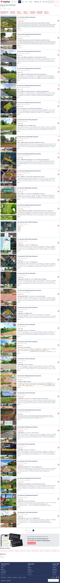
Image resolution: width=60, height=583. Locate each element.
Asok (29, 565)
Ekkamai (29, 569)
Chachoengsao (35, 550)
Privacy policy (3, 577)
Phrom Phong (30, 571)
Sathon (2, 567)
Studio (2, 556)
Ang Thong (11, 550)
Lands (5, 8)
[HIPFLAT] (5, 2)
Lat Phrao (54, 567)
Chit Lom (29, 567)
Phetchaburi (54, 569)
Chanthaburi (54, 550)
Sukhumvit (54, 572)
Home (1, 8)
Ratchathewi (3, 565)
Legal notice (9, 577)
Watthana (3, 569)
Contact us (15, 577)
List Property (56, 1)
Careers (24, 577)
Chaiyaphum (47, 550)
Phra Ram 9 (54, 571)
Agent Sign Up (50, 1)
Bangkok (17, 550)
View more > (3, 574)
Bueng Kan (23, 550)
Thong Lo (29, 572)
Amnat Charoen (4, 550)
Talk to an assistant (32, 543)
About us (20, 577)
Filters (57, 5)
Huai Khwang (3, 571)
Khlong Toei (3, 572)
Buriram (28, 550)
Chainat (41, 550)
